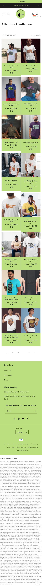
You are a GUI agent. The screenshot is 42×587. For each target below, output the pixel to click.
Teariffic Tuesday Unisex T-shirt (11, 104)
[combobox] (37, 16)
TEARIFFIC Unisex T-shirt (30, 104)
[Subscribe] (35, 411)
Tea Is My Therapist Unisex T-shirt (11, 181)
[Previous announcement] (4, 5)
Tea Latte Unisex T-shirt (11, 142)
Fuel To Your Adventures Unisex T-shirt (30, 143)
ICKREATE (12, 444)
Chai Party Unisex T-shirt (30, 298)
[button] (4, 14)
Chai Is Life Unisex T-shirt (30, 336)
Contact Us (8, 375)
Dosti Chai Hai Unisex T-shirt (11, 260)
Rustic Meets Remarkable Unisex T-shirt (31, 182)
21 (29, 353)
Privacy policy (10, 447)
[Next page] (35, 352)
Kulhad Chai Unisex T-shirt (11, 220)
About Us (7, 371)
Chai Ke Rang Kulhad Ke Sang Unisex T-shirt (11, 336)
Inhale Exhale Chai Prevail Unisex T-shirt (11, 298)
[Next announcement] (38, 5)
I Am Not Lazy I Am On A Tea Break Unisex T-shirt (30, 221)
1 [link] (7, 353)
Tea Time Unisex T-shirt (31, 66)
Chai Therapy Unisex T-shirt (31, 260)
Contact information (22, 450)
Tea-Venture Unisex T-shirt (11, 66)
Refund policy (34, 444)
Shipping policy (33, 447)
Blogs (6, 380)
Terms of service (21, 447)
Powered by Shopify (22, 444)
